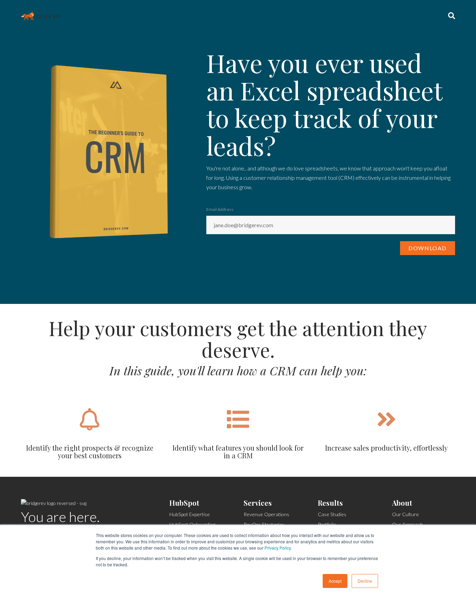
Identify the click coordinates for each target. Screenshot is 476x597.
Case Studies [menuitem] (332, 514)
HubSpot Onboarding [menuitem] (192, 524)
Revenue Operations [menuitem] (266, 514)
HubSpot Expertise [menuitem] (189, 514)
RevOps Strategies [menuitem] (264, 524)
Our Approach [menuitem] (407, 524)
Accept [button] (335, 581)
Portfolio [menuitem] (327, 524)
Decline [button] (365, 581)
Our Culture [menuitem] (405, 514)
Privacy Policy (277, 548)
